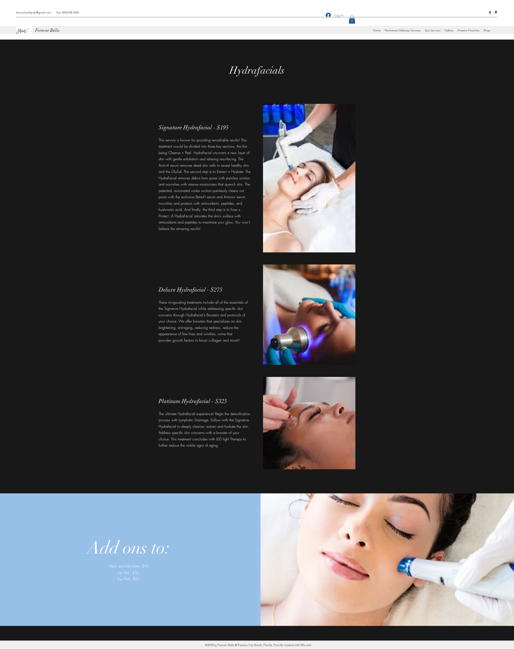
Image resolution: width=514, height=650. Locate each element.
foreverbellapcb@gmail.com (33, 12)
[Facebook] (490, 12)
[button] (352, 19)
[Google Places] (496, 12)
